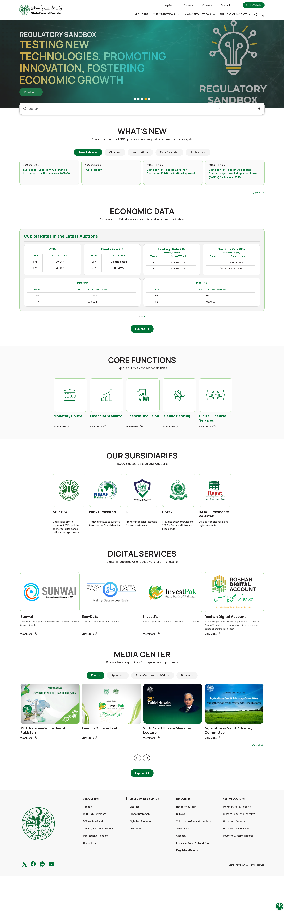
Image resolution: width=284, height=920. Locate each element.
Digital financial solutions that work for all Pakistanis (142, 562)
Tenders (88, 806)
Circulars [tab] (115, 152)
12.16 (61, 304)
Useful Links (91, 798)
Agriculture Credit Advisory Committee (228, 730)
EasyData (90, 616)
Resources (183, 798)
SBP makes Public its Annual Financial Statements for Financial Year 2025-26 (46, 171)
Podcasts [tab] (187, 675)
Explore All (142, 329)
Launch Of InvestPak (100, 728)
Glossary (181, 835)
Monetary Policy (68, 416)
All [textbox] (220, 108)
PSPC (167, 512)
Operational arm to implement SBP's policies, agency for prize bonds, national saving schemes (66, 527)
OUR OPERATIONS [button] (164, 14)
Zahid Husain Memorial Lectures (194, 821)
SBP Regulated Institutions (98, 828)
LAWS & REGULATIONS (198, 14)
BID (34, 283)
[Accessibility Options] (279, 906)
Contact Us (227, 5)
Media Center (142, 654)
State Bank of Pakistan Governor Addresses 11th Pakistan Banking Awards (171, 171)
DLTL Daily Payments (94, 814)
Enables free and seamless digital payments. (213, 523)
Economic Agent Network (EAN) (193, 843)
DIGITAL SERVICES (142, 553)
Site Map (134, 806)
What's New (142, 131)
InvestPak (151, 616)
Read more (33, 92)
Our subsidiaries (142, 455)
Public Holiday (93, 169)
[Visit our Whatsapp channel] (42, 863)
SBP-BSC (60, 512)
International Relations (96, 835)
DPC (129, 512)
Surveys (180, 814)
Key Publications (234, 798)
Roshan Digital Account (225, 616)
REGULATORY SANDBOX (57, 34)
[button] (263, 14)
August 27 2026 (31, 164)
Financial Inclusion (142, 416)
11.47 (33, 290)
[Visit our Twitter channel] (24, 863)
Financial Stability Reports (237, 828)
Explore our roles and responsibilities (142, 368)
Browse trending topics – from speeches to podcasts (142, 662)
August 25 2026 (93, 164)
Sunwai (26, 616)
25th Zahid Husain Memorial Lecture (167, 730)
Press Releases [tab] (88, 152)
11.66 (34, 304)
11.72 (61, 290)
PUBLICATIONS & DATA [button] (233, 14)
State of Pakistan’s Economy (239, 814)
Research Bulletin (186, 806)
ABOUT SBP (141, 14)
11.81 (61, 297)
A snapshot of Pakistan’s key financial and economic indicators (142, 219)
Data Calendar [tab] (169, 152)
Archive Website (254, 5)
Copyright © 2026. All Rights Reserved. (247, 864)
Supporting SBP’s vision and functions (142, 464)
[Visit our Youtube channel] (51, 864)
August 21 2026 (155, 164)
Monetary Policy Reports (237, 806)
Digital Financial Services (213, 418)
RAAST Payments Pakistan (214, 514)
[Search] (256, 14)
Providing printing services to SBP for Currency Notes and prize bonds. (178, 525)
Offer (60, 283)
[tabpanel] (142, 177)
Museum (207, 5)
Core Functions (142, 360)
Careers (188, 5)
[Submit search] (259, 109)
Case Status (90, 843)
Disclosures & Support (145, 798)
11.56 (33, 297)
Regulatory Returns (187, 850)
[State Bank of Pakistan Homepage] (40, 9)
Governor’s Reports (234, 821)
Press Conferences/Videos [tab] (152, 675)
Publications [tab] (198, 152)
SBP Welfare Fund (93, 821)
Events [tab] (95, 675)
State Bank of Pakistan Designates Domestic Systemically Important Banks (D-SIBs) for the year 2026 (233, 173)
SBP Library (182, 828)
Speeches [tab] (118, 675)
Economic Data (142, 211)
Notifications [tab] (140, 152)
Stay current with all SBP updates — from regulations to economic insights (142, 139)
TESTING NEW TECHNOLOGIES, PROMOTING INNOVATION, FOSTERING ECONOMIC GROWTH (92, 62)
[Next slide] (146, 758)
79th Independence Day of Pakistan (42, 730)
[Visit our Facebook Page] (33, 863)
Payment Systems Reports (238, 835)
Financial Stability (106, 416)
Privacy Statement (140, 814)
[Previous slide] (137, 758)
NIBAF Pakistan (102, 512)
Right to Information (141, 821)
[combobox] (236, 108)
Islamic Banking (176, 416)
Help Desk (169, 5)
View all (257, 193)
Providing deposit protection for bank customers (141, 523)
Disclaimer (136, 828)
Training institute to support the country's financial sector (105, 523)
